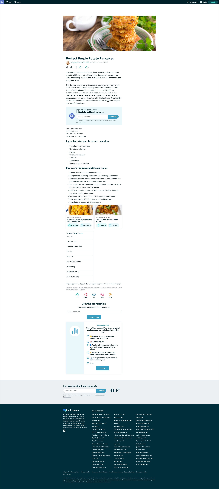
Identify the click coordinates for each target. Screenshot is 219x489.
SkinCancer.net (140, 450)
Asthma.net (95, 426)
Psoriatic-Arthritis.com (143, 435)
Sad (93, 295)
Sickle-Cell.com (141, 444)
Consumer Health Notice (100, 472)
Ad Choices (67, 474)
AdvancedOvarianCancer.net (101, 417)
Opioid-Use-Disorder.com (144, 420)
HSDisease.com (119, 426)
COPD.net (95, 458)
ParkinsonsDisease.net (143, 423)
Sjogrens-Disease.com (143, 447)
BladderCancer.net (98, 438)
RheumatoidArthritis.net (143, 441)
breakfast (73, 103)
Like (76, 295)
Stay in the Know (173, 468)
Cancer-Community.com (100, 444)
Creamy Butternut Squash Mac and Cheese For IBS (79, 221)
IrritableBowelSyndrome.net (123, 438)
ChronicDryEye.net (98, 450)
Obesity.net (139, 417)
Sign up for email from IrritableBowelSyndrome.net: (90, 111)
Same (109, 295)
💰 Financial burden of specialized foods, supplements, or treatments (103, 353)
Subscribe (213, 2)
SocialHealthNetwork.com (144, 455)
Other (92, 363)
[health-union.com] (71, 411)
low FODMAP (106, 90)
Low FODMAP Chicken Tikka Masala (107, 221)
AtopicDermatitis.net (98, 429)
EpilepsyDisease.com (99, 467)
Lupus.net (117, 444)
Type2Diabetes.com (142, 464)
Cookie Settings (129, 472)
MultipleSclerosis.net (120, 464)
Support (85, 295)
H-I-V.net (116, 423)
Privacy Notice (202, 480)
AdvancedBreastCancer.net (101, 414)
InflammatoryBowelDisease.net (124, 435)
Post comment (94, 317)
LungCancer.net (119, 441)
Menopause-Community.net (122, 452)
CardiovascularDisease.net (100, 447)
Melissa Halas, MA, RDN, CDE (80, 62)
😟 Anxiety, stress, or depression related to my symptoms (102, 337)
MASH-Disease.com (120, 450)
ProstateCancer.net (142, 432)
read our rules (88, 307)
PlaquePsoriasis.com (142, 426)
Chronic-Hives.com (98, 452)
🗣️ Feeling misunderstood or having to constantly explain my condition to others (104, 347)
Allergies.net (96, 420)
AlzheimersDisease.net (99, 423)
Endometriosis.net (98, 464)
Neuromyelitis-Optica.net (144, 414)
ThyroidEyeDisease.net (143, 461)
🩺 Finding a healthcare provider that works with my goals (103, 359)
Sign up (209, 476)
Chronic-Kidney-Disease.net (101, 455)
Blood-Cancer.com (98, 441)
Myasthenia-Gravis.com (121, 467)
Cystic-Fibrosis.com (98, 461)
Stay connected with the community (80, 386)
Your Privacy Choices (116, 472)
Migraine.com (118, 461)
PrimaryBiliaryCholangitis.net (145, 429)
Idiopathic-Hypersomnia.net (123, 429)
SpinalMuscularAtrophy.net (144, 458)
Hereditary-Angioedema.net (123, 420)
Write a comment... (74, 312)
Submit (102, 368)
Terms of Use (82, 122)
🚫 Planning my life (97, 341)
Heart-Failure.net (119, 414)
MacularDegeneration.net (122, 447)
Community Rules (141, 472)
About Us (66, 472)
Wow (101, 295)
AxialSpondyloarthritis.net (100, 435)
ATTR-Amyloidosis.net (99, 432)
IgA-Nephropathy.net (120, 432)
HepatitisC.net (118, 417)
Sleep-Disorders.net (142, 452)
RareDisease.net (141, 438)
